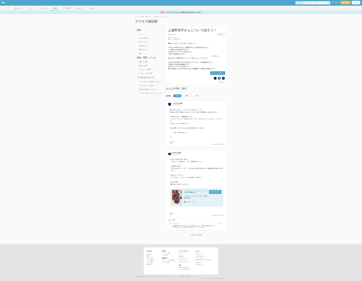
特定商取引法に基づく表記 (148, 276)
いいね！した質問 (145, 69)
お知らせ (198, 253)
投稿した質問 (143, 62)
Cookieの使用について (161, 276)
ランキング (149, 253)
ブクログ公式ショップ (184, 262)
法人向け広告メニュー (201, 256)
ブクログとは (335, 2)
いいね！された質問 (145, 73)
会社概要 (182, 276)
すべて (141, 34)
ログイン (356, 2)
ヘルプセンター (199, 254)
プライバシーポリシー (173, 276)
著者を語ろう (143, 49)
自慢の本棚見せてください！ (148, 89)
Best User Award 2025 (184, 267)
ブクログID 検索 (165, 262)
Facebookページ (199, 264)
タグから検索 (165, 254)
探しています (143, 42)
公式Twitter (198, 262)
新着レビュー (150, 256)
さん (175, 37)
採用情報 (188, 276)
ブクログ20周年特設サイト (185, 269)
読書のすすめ (150, 264)
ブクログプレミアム (183, 260)
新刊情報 (149, 254)
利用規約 (138, 276)
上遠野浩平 (187, 196)
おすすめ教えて (144, 38)
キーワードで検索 (166, 253)
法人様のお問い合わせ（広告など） (204, 259)
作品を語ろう (143, 46)
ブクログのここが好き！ (147, 85)
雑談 (140, 53)
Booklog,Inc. (214, 278)
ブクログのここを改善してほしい (150, 82)
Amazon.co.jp (190, 202)
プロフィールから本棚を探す (168, 260)
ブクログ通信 (150, 262)
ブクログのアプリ (183, 258)
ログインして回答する (217, 73)
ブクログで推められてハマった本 (150, 93)
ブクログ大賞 (150, 260)
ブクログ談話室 (150, 258)
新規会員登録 (345, 2)
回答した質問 (143, 65)
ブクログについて (183, 253)
